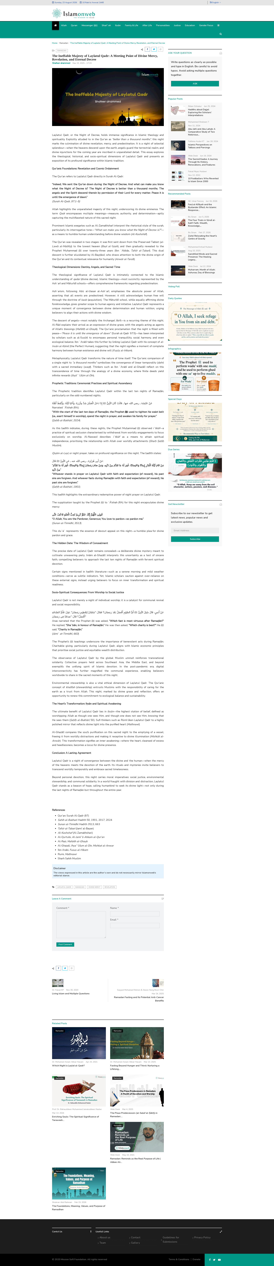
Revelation (110, 887)
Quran (74, 25)
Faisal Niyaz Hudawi (197, 171)
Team (102, 1242)
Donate (196, 1259)
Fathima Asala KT (196, 141)
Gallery (135, 1242)
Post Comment (65, 944)
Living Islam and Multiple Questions (70, 993)
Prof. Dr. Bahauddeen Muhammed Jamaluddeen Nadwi (77, 1109)
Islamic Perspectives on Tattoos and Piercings (200, 146)
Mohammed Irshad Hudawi (200, 247)
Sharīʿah (106, 25)
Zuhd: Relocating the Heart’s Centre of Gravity (202, 237)
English (215, 2)
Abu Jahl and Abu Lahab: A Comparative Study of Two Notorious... (201, 132)
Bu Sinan (192, 216)
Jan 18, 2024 (212, 141)
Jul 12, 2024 (205, 266)
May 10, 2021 (128, 1155)
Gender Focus (206, 25)
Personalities (163, 25)
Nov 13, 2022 (194, 175)
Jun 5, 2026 (204, 216)
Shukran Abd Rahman (62, 1202)
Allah (64, 25)
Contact (135, 1237)
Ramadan (64, 43)
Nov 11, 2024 (194, 125)
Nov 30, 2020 (72, 990)
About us (104, 1237)
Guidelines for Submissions (171, 1239)
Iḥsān (118, 25)
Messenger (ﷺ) (89, 25)
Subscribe (195, 539)
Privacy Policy (202, 1237)
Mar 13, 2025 (150, 1062)
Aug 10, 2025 (194, 250)
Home (54, 43)
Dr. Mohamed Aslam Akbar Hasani (67, 1062)
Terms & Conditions (179, 1259)
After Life (147, 25)
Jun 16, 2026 (211, 201)
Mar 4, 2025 (127, 1109)
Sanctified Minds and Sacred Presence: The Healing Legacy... (202, 257)
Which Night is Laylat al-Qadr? (68, 1065)
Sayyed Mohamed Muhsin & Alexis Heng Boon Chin (140, 990)
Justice (177, 25)
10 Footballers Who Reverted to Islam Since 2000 (203, 180)
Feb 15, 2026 (80, 1202)
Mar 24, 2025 (158, 993)
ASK (195, 83)
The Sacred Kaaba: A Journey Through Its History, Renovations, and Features (203, 162)
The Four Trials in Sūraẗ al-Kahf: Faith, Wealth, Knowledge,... (201, 223)
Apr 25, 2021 (91, 1062)
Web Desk (115, 1109)
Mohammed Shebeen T (198, 122)
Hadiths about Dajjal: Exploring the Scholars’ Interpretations (200, 112)
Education (190, 25)
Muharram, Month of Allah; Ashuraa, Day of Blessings (201, 271)
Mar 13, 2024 (58, 1113)
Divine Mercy (94, 887)
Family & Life (131, 25)
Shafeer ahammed (61, 63)
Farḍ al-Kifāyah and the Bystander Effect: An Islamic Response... (202, 207)
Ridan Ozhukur (195, 106)
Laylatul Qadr (64, 887)
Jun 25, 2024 (209, 106)
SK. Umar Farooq (196, 201)
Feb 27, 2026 (204, 232)
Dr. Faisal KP (58, 990)
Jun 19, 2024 (205, 155)
